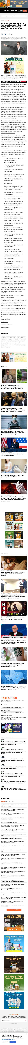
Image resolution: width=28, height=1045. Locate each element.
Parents (23, 38)
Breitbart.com (4, 322)
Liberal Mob (10, 38)
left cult (23, 37)
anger (4, 37)
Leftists (7, 38)
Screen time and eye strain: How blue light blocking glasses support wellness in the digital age (13, 855)
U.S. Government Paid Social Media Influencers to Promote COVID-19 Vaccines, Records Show (12, 810)
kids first (20, 37)
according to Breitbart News (8, 133)
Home (2, 20)
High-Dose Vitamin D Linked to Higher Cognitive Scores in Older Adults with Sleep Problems (12, 842)
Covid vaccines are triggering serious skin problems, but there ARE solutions (12, 476)
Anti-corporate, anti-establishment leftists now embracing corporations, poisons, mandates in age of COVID (12, 665)
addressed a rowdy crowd (20, 283)
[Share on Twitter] (8, 34)
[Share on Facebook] (5, 34)
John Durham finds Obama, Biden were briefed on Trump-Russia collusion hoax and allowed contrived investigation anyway (13, 410)
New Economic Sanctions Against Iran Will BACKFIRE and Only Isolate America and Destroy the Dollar (14, 790)
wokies (14, 39)
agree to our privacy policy (8, 1039)
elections (17, 37)
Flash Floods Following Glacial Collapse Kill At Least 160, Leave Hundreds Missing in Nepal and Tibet (12, 826)
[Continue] (25, 1020)
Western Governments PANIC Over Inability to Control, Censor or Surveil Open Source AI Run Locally (12, 760)
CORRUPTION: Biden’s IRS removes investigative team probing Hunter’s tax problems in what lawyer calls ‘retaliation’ (12, 387)
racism (4, 39)
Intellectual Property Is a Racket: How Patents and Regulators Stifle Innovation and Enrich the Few (13, 872)
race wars (4, 345)
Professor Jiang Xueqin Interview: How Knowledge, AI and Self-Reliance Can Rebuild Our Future (13, 782)
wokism (16, 39)
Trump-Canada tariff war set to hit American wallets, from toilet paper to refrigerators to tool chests (13, 835)
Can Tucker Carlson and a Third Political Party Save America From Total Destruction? (13, 767)
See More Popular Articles (14, 909)
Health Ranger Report (6, 737)
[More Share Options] (11, 34)
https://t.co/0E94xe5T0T (10, 162)
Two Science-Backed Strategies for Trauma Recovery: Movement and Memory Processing (11, 889)
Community (7, 20)
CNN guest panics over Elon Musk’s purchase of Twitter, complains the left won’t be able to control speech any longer (13, 642)
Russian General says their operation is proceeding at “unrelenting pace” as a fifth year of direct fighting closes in (12, 881)
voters (11, 39)
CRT (12, 37)
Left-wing (23, 339)
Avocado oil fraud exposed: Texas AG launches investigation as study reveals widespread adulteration (13, 830)
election (14, 37)
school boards (8, 39)
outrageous (20, 38)
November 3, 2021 (8, 167)
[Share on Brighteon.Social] (2, 34)
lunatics (13, 38)
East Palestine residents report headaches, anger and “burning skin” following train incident (13, 574)
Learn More (5, 1041)
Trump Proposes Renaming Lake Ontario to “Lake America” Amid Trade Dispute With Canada (12, 814)
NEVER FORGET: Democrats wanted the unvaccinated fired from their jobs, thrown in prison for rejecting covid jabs (13, 433)
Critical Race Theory (8, 37)
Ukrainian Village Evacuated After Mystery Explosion (11, 838)
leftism (4, 38)
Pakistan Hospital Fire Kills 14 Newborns (9, 822)
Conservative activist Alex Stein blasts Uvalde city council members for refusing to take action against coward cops (13, 596)
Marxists (16, 38)
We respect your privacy (14, 1023)
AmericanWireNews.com (7, 324)
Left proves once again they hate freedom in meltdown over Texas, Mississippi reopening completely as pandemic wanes (13, 688)
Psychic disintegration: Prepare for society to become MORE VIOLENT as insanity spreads (13, 619)
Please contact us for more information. (8, 719)
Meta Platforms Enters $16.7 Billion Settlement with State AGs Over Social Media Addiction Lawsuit (13, 868)
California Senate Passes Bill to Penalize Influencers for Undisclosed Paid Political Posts (12, 902)
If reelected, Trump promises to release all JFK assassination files (12, 454)
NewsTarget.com (5, 327)
